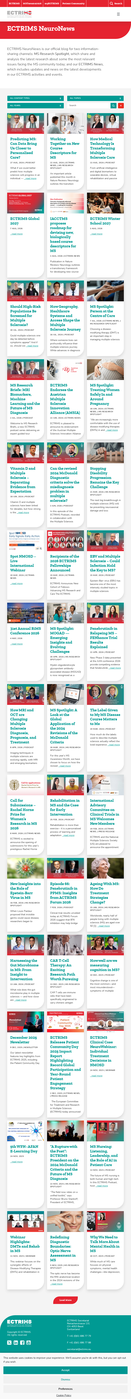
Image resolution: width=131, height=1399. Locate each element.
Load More (65, 1300)
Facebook (22, 1342)
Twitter (9, 1342)
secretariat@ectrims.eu (79, 1349)
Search (114, 105)
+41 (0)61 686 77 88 (80, 1342)
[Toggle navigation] (118, 14)
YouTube (28, 1342)
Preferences (65, 1389)
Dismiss (65, 1379)
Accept (65, 1370)
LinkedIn (16, 1342)
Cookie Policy (63, 1395)
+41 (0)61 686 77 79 (80, 1336)
